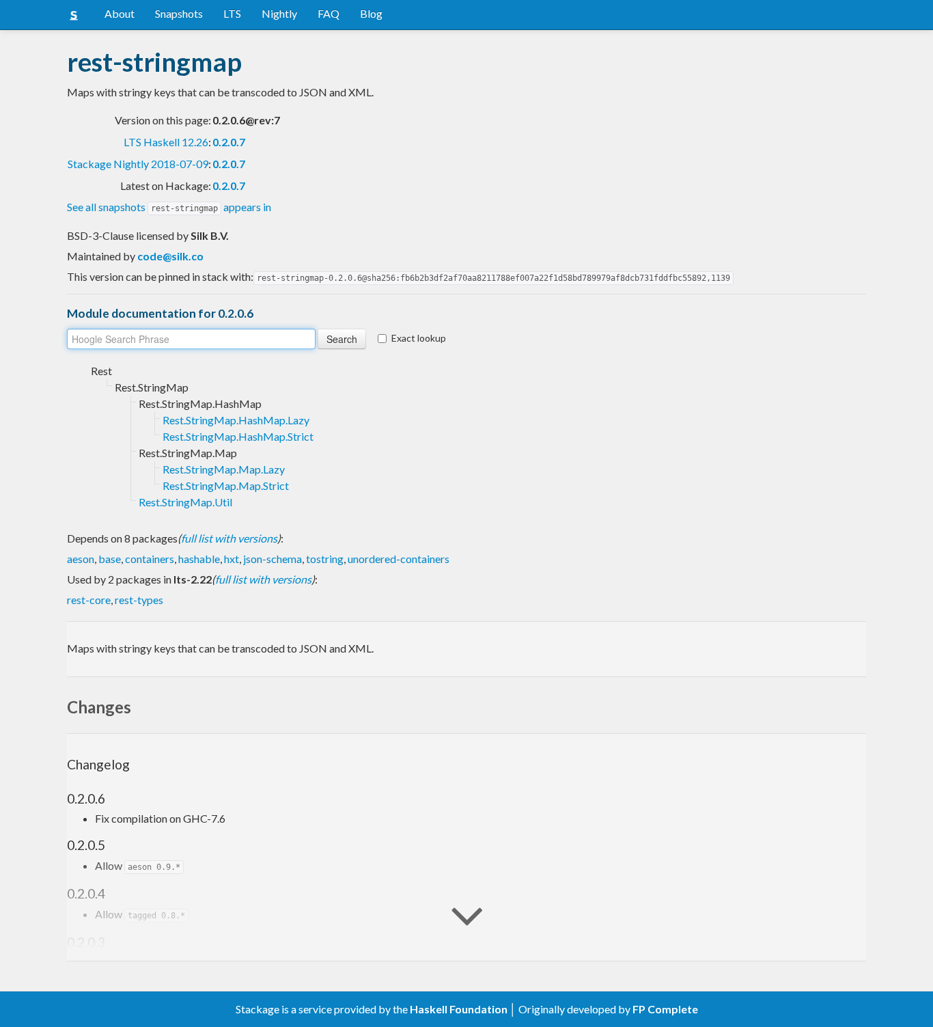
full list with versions (229, 538)
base (109, 558)
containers (149, 558)
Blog (371, 13)
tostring (325, 558)
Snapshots (179, 13)
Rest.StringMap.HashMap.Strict (238, 436)
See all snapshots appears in (169, 206)
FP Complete (665, 1008)
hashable (199, 558)
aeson (80, 558)
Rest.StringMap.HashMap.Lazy (236, 419)
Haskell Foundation (458, 1008)
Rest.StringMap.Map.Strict (226, 485)
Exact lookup (418, 338)
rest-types (139, 599)
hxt (231, 558)
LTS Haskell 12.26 (166, 141)
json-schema (272, 558)
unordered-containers (398, 558)
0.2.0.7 (228, 141)
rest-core (89, 599)
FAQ (328, 13)
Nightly (279, 13)
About (120, 13)
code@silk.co (170, 255)
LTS (232, 13)
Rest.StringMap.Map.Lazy (224, 469)
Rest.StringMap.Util (185, 501)
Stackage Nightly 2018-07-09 (138, 163)
